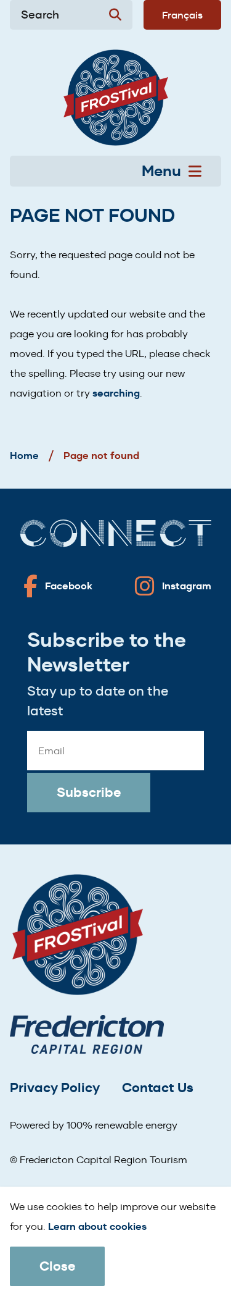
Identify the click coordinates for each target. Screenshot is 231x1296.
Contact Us (157, 1087)
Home (24, 455)
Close (57, 1266)
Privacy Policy (55, 1087)
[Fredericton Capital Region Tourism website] (87, 1037)
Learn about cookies (97, 1226)
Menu (161, 171)
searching (116, 393)
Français (182, 15)
